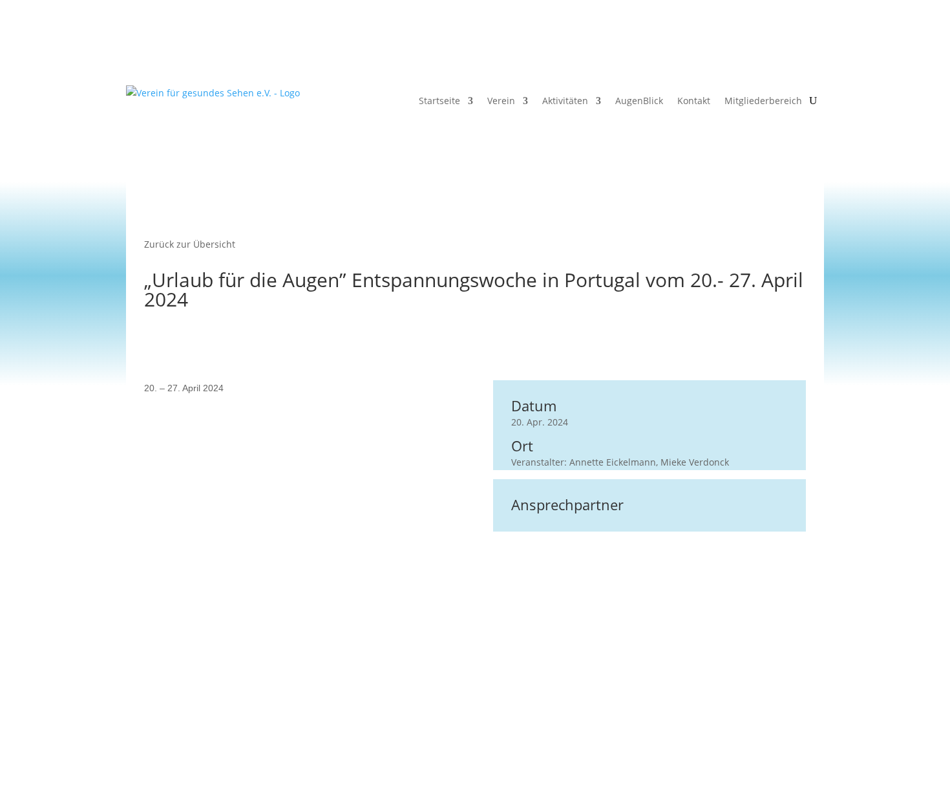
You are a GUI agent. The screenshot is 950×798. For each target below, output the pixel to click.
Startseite (439, 100)
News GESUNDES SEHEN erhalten (292, 732)
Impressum (601, 732)
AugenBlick (639, 100)
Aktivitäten (565, 100)
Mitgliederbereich (763, 100)
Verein (501, 100)
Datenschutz (535, 732)
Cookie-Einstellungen (685, 732)
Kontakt (693, 100)
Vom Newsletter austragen (436, 732)
